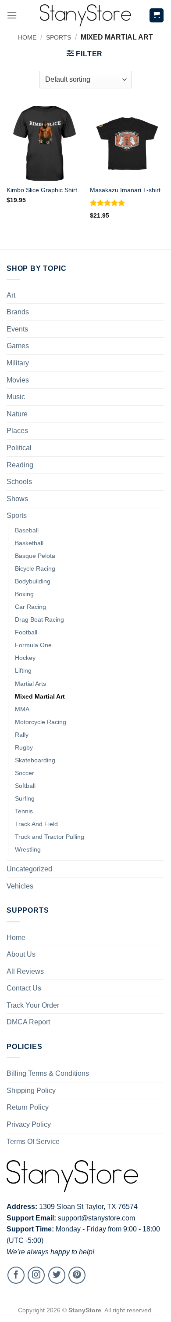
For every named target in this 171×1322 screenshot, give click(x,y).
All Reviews (25, 971)
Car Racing (30, 606)
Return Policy (28, 1107)
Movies (18, 380)
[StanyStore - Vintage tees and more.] (85, 15)
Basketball (29, 542)
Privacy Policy (29, 1124)
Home (27, 37)
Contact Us (24, 988)
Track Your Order (33, 1005)
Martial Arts (30, 683)
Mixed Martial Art (40, 696)
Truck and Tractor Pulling (49, 836)
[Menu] (12, 15)
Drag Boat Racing (39, 619)
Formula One (33, 644)
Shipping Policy (31, 1090)
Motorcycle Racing (40, 721)
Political (19, 448)
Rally (21, 734)
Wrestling (28, 849)
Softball (25, 785)
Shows (17, 499)
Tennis (24, 811)
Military (18, 363)
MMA (22, 709)
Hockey (25, 657)
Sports (58, 37)
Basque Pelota (35, 555)
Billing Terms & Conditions (48, 1073)
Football (26, 632)
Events (17, 329)
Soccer (24, 772)
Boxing (24, 593)
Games (18, 346)
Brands (18, 312)
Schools (19, 481)
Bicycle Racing (35, 568)
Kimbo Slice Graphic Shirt (42, 190)
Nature (17, 414)
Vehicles (20, 886)
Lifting (23, 670)
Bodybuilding (32, 581)
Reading (20, 465)
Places (17, 430)
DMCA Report (28, 1022)
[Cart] (157, 15)
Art (11, 295)
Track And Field (36, 823)
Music (16, 397)
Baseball (27, 530)
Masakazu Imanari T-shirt (125, 190)
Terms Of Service (33, 1141)
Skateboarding (35, 760)
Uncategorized (29, 869)
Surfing (25, 798)
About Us (21, 954)
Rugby (24, 747)
